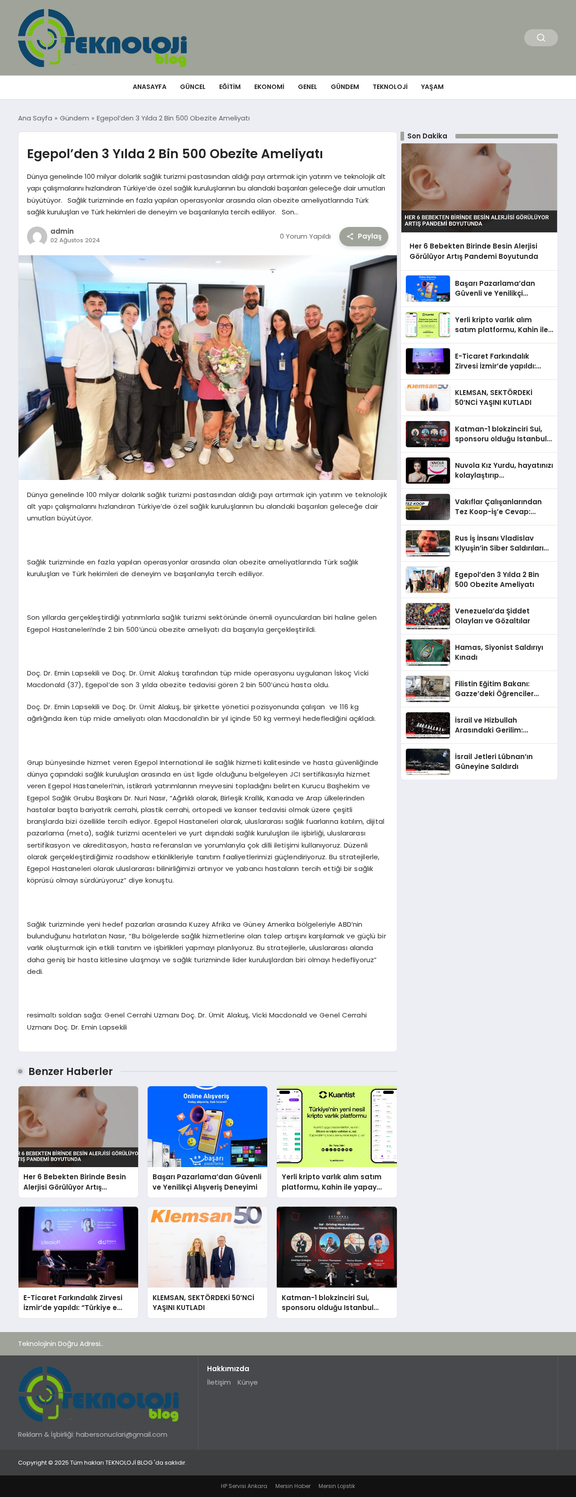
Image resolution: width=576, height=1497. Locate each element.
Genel (307, 86)
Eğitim (230, 86)
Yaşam (432, 86)
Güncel (193, 86)
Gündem (345, 86)
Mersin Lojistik (337, 1486)
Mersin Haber (292, 1486)
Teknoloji (390, 86)
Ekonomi (269, 86)
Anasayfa (149, 86)
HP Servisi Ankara (244, 1486)
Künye (248, 1382)
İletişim (219, 1382)
